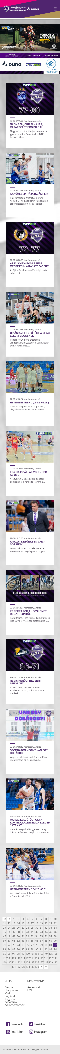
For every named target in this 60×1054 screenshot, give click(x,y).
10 (55, 919)
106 (55, 953)
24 (9, 927)
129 (51, 962)
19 (41, 923)
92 (46, 949)
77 (32, 945)
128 (46, 962)
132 (18, 966)
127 (41, 962)
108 (9, 958)
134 (28, 966)
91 (41, 949)
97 (13, 953)
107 (4, 958)
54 (36, 936)
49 (13, 936)
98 (18, 953)
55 (41, 936)
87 (23, 949)
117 (51, 958)
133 (23, 966)
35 (4, 932)
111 (23, 958)
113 (32, 958)
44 (46, 932)
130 (55, 962)
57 (50, 936)
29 (32, 927)
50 (18, 936)
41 (32, 932)
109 (14, 958)
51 (23, 936)
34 (55, 927)
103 (41, 953)
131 (14, 966)
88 (27, 949)
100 (28, 953)
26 (18, 927)
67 (41, 940)
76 (27, 945)
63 (23, 940)
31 (41, 927)
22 (55, 923)
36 (9, 932)
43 (41, 932)
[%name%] (30, 114)
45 (50, 932)
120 (9, 962)
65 (32, 940)
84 (9, 949)
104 (46, 953)
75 (23, 945)
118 (55, 958)
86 (18, 949)
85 (13, 949)
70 (55, 940)
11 (4, 923)
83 (4, 949)
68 (46, 940)
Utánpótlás (11, 990)
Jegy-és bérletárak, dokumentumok (14, 1002)
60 (9, 940)
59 (4, 940)
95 (4, 953)
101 (32, 953)
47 (4, 936)
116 (46, 958)
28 (27, 927)
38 (18, 932)
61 (13, 940)
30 (36, 927)
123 (23, 962)
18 (36, 923)
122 (18, 962)
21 (50, 923)
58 (55, 936)
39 (23, 932)
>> (46, 966)
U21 (29, 990)
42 (36, 932)
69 (50, 940)
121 (14, 962)
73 (13, 945)
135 (32, 966)
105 (51, 953)
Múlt (7, 993)
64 (27, 940)
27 (23, 927)
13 (13, 923)
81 (50, 945)
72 (9, 945)
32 (46, 927)
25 (13, 927)
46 (55, 932)
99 (23, 953)
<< (4, 919)
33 (50, 927)
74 (18, 945)
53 (32, 936)
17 (32, 923)
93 (50, 949)
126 (37, 962)
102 (37, 953)
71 (4, 945)
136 (37, 966)
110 (18, 958)
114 (37, 958)
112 (28, 958)
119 (4, 962)
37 (13, 932)
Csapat (9, 987)
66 (36, 940)
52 (27, 936)
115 (41, 958)
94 (55, 949)
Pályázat (10, 996)
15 (23, 923)
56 (46, 936)
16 (27, 923)
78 (36, 945)
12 (9, 923)
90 (36, 949)
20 (46, 923)
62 (18, 940)
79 (41, 945)
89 (32, 949)
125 (32, 962)
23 (4, 927)
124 (28, 962)
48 (9, 936)
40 (27, 932)
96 (9, 953)
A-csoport (33, 987)
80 (46, 945)
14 (18, 923)
